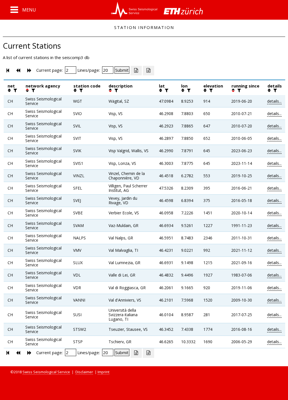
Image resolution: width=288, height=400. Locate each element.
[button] (23, 10)
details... (274, 101)
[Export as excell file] (136, 70)
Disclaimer (84, 371)
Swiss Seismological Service (46, 371)
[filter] (14, 90)
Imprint (103, 371)
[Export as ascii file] (148, 70)
